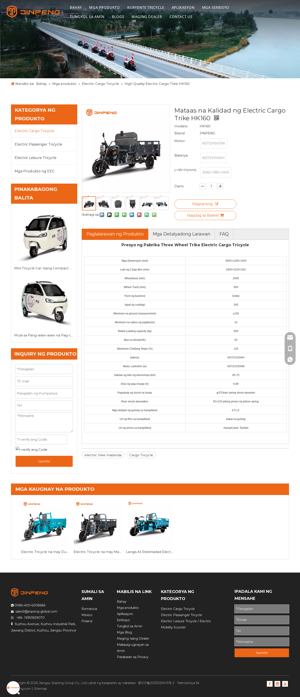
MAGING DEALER (147, 16)
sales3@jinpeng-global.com (36, 611)
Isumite (44, 461)
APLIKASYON (183, 7)
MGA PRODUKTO (104, 7)
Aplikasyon (125, 614)
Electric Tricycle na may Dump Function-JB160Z (45, 552)
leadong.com (21, 689)
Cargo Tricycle (141, 455)
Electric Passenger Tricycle (38, 144)
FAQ (224, 234)
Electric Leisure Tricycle (35, 158)
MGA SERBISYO (216, 7)
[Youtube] (285, 683)
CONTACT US (181, 16)
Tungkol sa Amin (129, 626)
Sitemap (40, 689)
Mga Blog (124, 632)
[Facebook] (270, 683)
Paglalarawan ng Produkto (115, 234)
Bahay (122, 602)
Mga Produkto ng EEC (34, 171)
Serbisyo (123, 620)
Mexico (86, 615)
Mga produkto (128, 608)
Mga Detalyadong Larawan (181, 234)
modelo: (181, 126)
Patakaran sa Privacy (132, 657)
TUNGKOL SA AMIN (87, 16)
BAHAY (76, 7)
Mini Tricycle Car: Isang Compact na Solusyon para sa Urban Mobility (44, 268)
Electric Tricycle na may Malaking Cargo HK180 (98, 552)
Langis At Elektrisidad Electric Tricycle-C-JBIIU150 (150, 552)
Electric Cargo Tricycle (34, 131)
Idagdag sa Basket (203, 215)
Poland (86, 621)
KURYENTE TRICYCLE (145, 7)
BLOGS (118, 16)
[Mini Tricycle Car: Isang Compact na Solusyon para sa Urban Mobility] (44, 235)
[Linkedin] (277, 683)
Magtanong (202, 204)
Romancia (89, 609)
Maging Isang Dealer (133, 638)
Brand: (179, 133)
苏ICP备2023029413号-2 (156, 683)
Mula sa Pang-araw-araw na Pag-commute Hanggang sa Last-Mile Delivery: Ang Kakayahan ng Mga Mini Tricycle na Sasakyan (44, 335)
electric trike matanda (103, 455)
